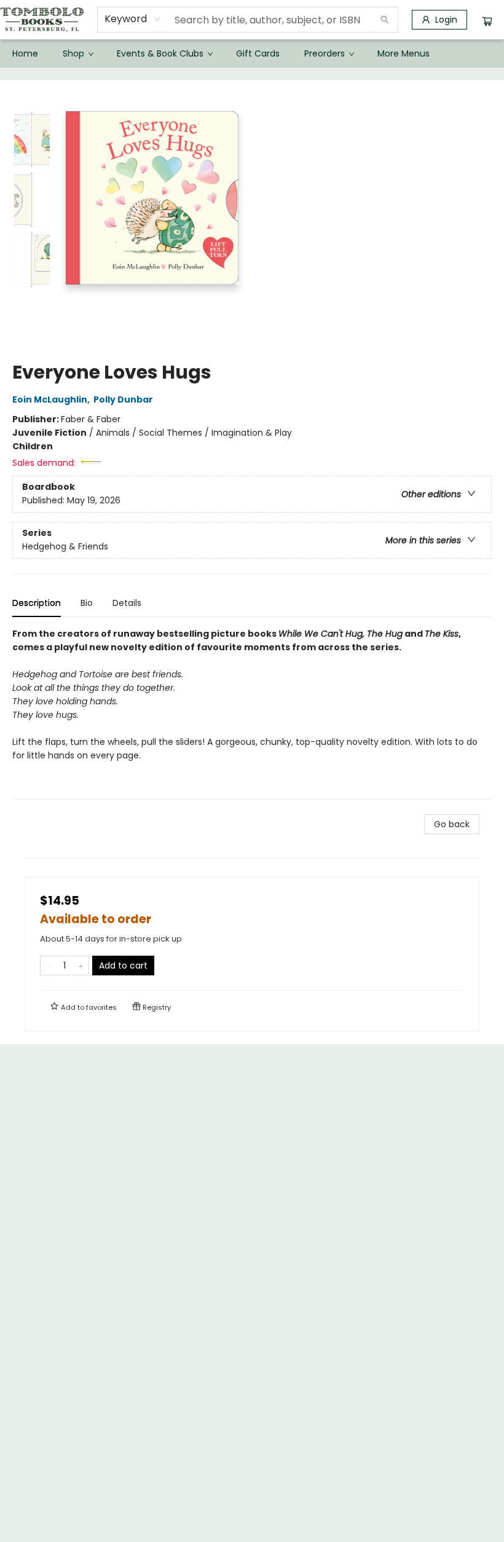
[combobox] (133, 19)
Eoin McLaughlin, (52, 399)
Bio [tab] (87, 603)
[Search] (384, 19)
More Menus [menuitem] (403, 53)
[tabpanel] (252, 713)
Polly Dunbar (123, 399)
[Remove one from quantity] (48, 965)
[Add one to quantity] (81, 965)
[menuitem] (25, 53)
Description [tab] (36, 603)
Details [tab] (126, 603)
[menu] (252, 53)
